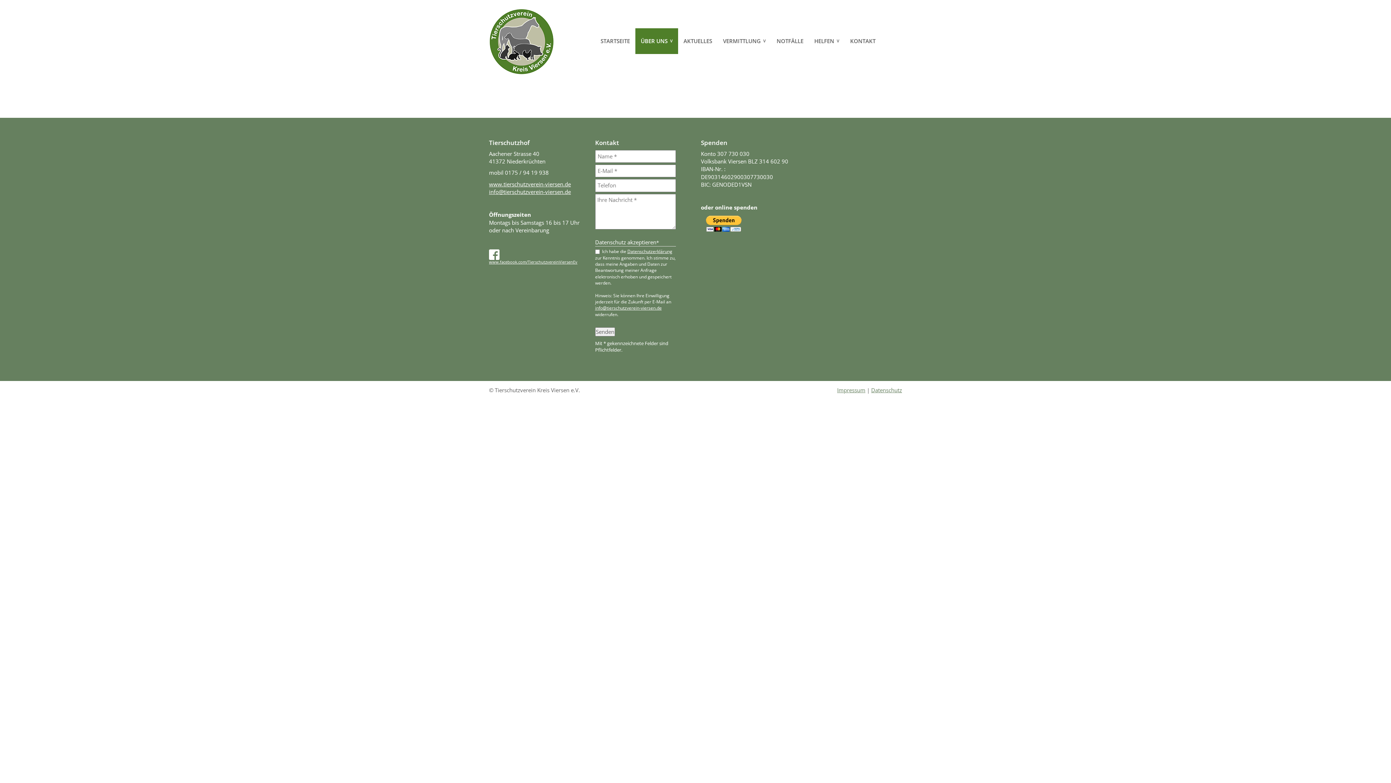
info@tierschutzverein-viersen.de (530, 191)
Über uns (654, 41)
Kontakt (863, 41)
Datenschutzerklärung (649, 251)
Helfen (824, 41)
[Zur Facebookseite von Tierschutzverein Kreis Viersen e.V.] (494, 253)
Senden (605, 331)
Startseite (615, 41)
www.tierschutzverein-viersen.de (530, 184)
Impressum (851, 390)
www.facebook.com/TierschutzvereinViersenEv (533, 262)
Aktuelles (698, 41)
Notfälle (790, 41)
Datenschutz (886, 390)
